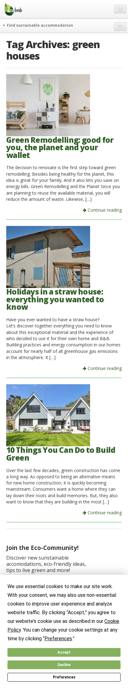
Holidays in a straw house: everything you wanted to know (55, 299)
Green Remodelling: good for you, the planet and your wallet (60, 147)
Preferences (64, 677)
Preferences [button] (58, 639)
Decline (64, 665)
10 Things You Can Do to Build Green (60, 454)
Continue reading (104, 210)
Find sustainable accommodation (39, 25)
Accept (64, 652)
